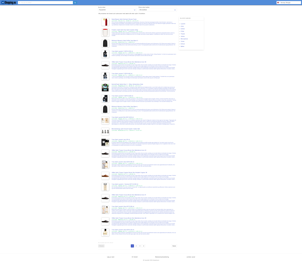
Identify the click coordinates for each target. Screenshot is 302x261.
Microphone (184, 39)
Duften (183, 29)
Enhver (183, 44)
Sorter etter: (101, 7)
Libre (182, 26)
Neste (174, 246)
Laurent (183, 24)
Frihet (182, 31)
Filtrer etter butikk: (144, 7)
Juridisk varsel (190, 257)
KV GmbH (135, 257)
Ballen (182, 46)
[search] (75, 2)
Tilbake (101, 246)
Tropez (183, 34)
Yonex (182, 41)
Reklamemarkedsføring (162, 257)
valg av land (110, 257)
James (183, 36)
